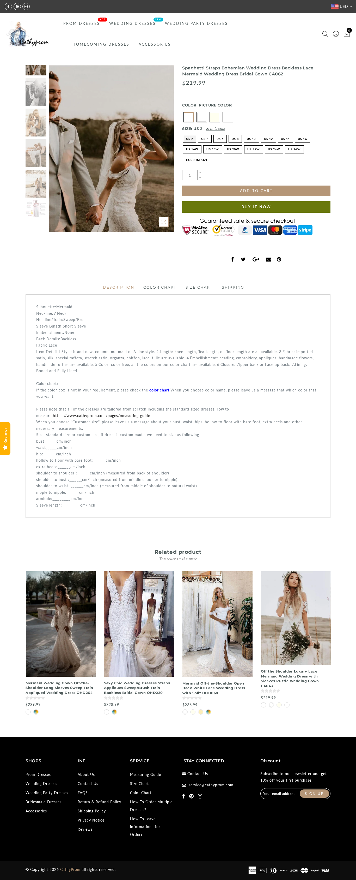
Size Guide (215, 128)
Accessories (155, 44)
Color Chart (159, 287)
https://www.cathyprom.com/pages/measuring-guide (101, 415)
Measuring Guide (145, 774)
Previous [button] (58, 152)
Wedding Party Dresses (196, 23)
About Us (86, 774)
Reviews (85, 829)
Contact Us (88, 783)
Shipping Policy (92, 811)
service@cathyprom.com (211, 785)
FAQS (83, 792)
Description (118, 287)
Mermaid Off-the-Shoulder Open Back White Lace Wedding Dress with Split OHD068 (213, 688)
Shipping (233, 287)
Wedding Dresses (132, 23)
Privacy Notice (91, 820)
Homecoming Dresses (101, 44)
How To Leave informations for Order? (145, 827)
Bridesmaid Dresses (44, 802)
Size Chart (199, 287)
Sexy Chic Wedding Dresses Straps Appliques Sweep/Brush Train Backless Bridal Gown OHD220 (137, 688)
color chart (159, 390)
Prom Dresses (81, 23)
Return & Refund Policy (99, 802)
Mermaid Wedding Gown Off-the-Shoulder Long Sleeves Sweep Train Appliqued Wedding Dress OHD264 (59, 688)
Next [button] (158, 152)
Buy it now (256, 207)
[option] (111, 148)
